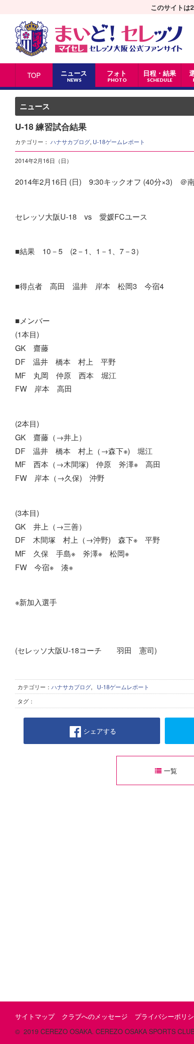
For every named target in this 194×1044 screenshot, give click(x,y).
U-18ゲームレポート (119, 141)
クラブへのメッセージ (95, 1016)
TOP (33, 75)
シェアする (99, 731)
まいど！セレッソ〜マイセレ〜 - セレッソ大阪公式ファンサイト (98, 38)
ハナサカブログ (70, 141)
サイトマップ (35, 1016)
